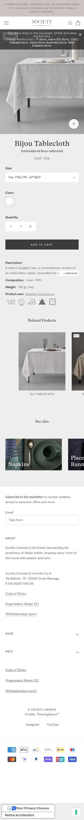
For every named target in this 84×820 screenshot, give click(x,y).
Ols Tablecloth (42, 394)
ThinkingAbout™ (48, 714)
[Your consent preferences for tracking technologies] (76, 812)
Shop (9, 633)
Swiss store (37, 42)
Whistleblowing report (21, 614)
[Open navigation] (6, 23)
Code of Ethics (15, 594)
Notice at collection (19, 815)
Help (9, 651)
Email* (10, 512)
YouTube (53, 725)
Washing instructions (39, 294)
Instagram (32, 725)
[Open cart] (78, 23)
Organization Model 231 (22, 604)
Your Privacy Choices (32, 808)
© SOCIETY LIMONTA (42, 709)
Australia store (56, 42)
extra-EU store (58, 39)
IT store (41, 39)
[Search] (70, 23)
